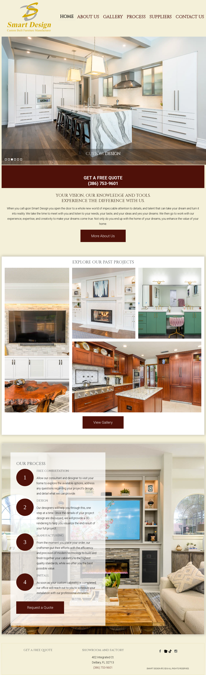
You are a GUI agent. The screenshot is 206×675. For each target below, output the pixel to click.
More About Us (103, 236)
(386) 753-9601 (103, 183)
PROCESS (136, 17)
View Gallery (103, 422)
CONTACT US (190, 17)
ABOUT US (88, 17)
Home (67, 16)
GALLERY (113, 17)
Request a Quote (40, 607)
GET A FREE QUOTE (103, 177)
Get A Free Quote (38, 650)
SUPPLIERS (161, 17)
